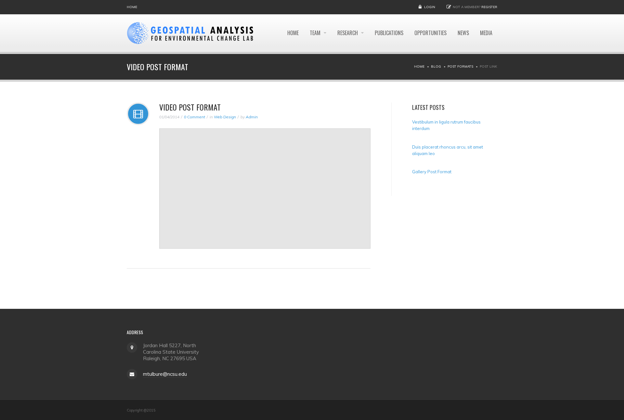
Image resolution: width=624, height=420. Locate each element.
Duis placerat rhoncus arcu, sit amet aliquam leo (447, 150)
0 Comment (194, 116)
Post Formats (460, 66)
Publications (389, 33)
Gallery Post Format (431, 171)
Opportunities (430, 33)
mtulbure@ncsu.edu (165, 374)
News (463, 33)
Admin (252, 116)
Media (486, 33)
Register (489, 7)
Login (429, 7)
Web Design (225, 116)
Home (132, 7)
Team (316, 33)
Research (348, 33)
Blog (436, 66)
